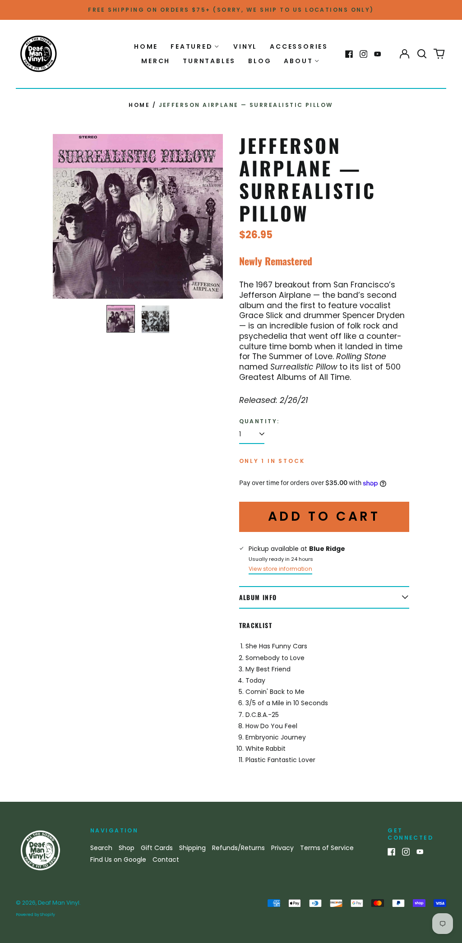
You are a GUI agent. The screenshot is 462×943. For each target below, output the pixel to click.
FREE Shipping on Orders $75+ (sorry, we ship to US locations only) (231, 10)
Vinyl (245, 46)
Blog (259, 60)
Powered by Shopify (35, 914)
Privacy (282, 847)
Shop (126, 847)
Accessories (299, 46)
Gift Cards (157, 847)
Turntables (209, 60)
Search (101, 847)
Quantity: (259, 421)
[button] (422, 54)
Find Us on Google (118, 859)
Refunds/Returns (238, 847)
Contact (165, 859)
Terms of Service (327, 847)
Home (146, 46)
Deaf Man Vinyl (58, 902)
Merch (155, 60)
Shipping (192, 847)
